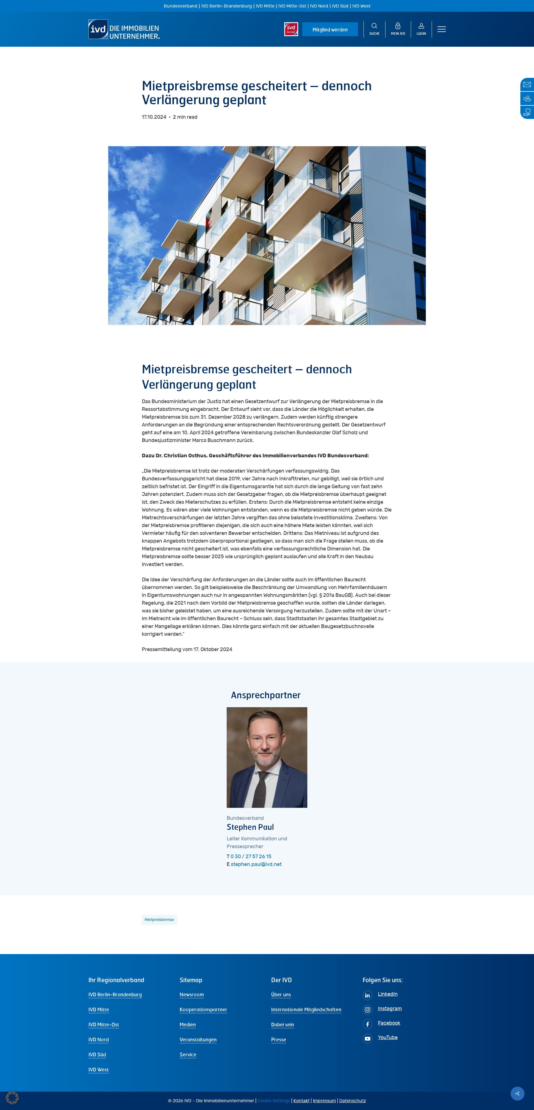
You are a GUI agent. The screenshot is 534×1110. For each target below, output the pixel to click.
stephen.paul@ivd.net (256, 864)
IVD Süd (340, 6)
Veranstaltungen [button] (198, 1039)
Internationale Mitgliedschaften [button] (306, 1009)
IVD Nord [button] (98, 1039)
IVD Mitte (265, 6)
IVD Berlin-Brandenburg (226, 6)
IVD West (361, 6)
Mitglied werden (330, 29)
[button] (441, 29)
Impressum (324, 1101)
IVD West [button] (98, 1069)
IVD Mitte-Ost (292, 6)
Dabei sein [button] (282, 1024)
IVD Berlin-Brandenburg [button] (115, 994)
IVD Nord (319, 6)
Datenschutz (352, 1101)
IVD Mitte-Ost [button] (103, 1024)
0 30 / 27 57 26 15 (251, 856)
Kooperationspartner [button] (203, 1009)
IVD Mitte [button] (98, 1009)
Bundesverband (180, 6)
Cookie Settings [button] (274, 1101)
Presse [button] (278, 1039)
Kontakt (301, 1101)
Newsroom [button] (192, 994)
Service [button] (188, 1054)
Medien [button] (188, 1024)
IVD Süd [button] (97, 1054)
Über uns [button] (281, 994)
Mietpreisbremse (159, 920)
